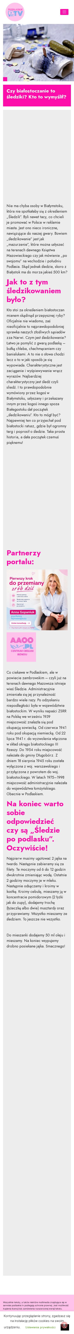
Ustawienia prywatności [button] (40, 1327)
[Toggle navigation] (64, 12)
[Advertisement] (37, 160)
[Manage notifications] (64, 1325)
